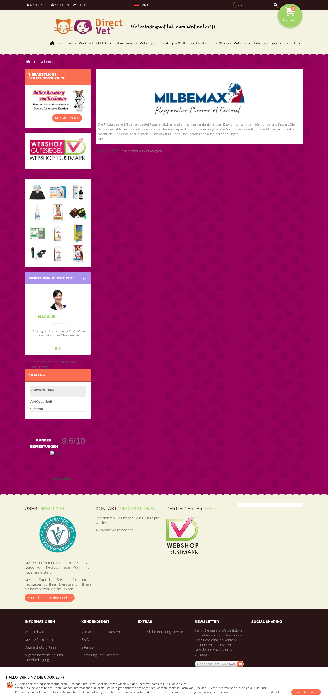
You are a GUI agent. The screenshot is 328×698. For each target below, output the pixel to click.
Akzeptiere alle (306, 692)
